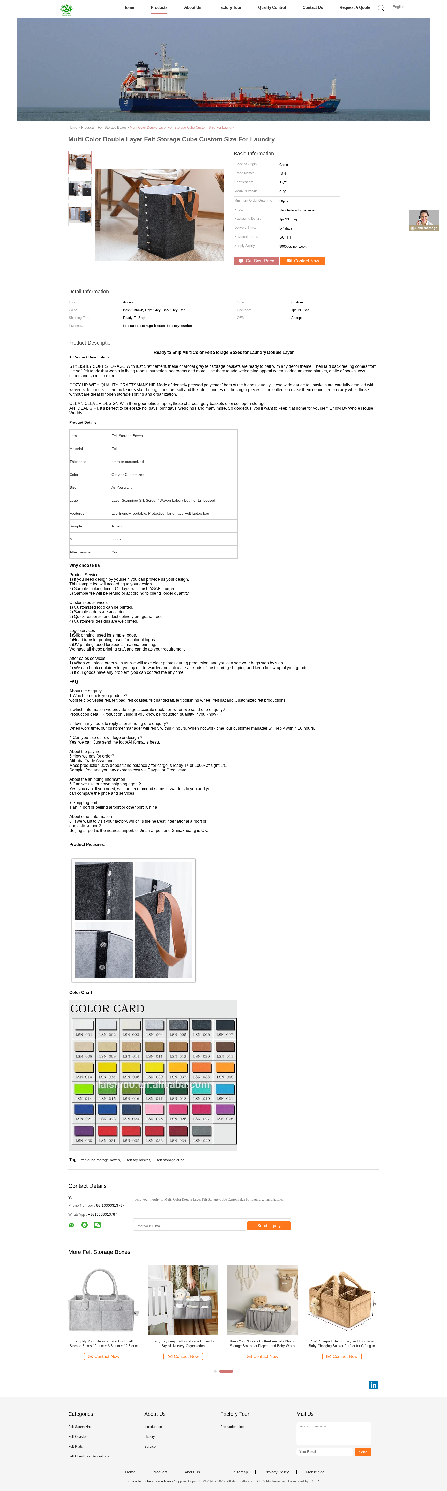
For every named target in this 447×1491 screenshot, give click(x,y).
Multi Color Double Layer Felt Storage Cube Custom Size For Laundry (182, 127)
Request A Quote (355, 7)
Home (128, 7)
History (149, 1437)
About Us (192, 7)
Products (159, 7)
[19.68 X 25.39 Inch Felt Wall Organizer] (183, 1300)
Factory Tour (229, 7)
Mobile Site (315, 1472)
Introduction (153, 1427)
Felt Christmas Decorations (88, 1456)
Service (150, 1446)
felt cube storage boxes (100, 1160)
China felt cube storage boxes (150, 1481)
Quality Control (272, 7)
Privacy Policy (277, 1472)
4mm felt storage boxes (262, 1341)
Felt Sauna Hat (79, 1427)
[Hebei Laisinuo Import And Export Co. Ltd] (67, 9)
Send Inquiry (269, 1226)
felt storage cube (170, 1160)
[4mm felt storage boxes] (262, 1300)
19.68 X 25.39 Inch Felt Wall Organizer (183, 1341)
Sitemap (241, 1472)
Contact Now (306, 260)
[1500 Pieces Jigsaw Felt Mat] (103, 1300)
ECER (314, 1481)
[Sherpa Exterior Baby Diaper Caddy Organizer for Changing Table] (342, 1300)
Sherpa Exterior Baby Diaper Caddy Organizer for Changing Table (342, 1343)
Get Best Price (259, 260)
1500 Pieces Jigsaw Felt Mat (103, 1341)
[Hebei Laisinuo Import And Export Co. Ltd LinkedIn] (373, 1385)
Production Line (232, 1427)
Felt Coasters (78, 1437)
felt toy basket (138, 1160)
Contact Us (313, 7)
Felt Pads (75, 1446)
